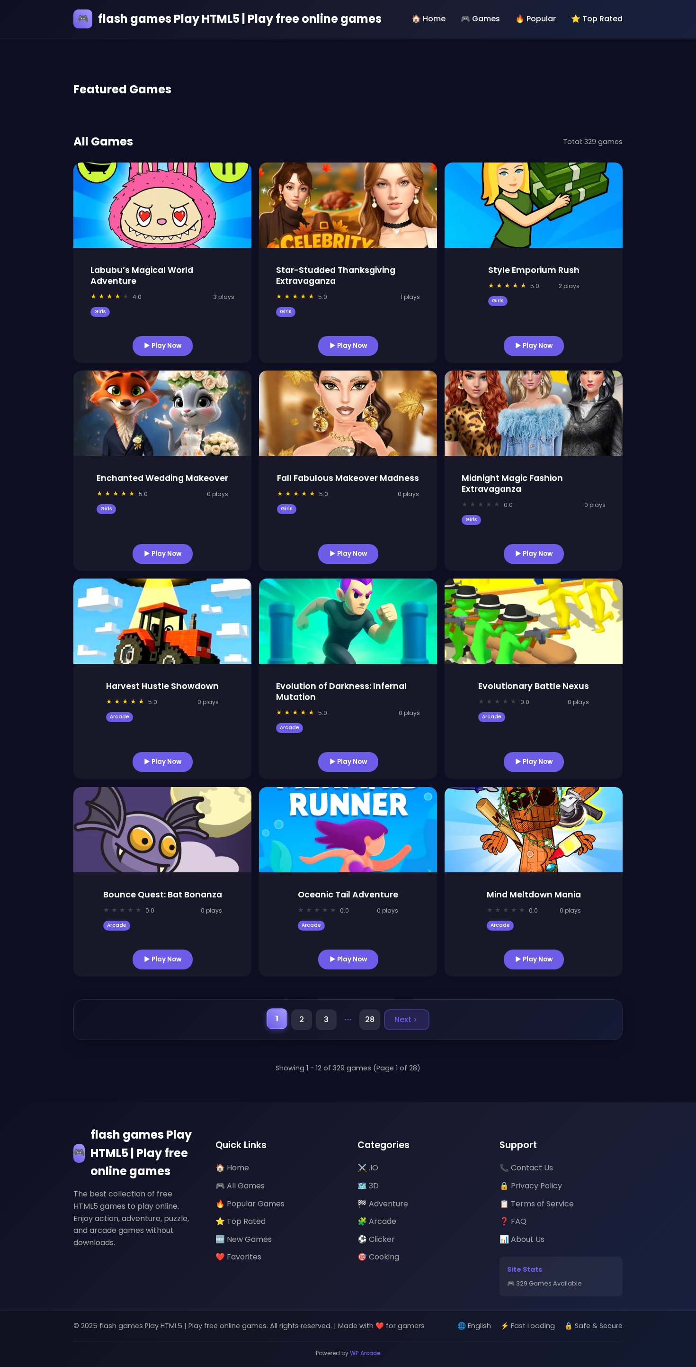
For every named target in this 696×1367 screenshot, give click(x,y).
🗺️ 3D (368, 1185)
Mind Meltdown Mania (534, 894)
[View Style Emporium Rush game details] (534, 205)
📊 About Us (522, 1239)
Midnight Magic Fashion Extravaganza (512, 483)
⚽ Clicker (376, 1239)
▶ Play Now (162, 345)
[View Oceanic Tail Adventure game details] (348, 829)
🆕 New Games (243, 1239)
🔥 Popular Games (250, 1203)
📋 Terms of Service (537, 1203)
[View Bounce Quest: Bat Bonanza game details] (162, 829)
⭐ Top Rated (597, 18)
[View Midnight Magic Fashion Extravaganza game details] (534, 413)
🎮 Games (480, 18)
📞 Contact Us (526, 1167)
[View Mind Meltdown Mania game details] (534, 829)
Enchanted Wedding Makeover (162, 478)
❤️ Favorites (238, 1256)
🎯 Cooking (378, 1256)
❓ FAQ (513, 1221)
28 (370, 1019)
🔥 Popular (535, 18)
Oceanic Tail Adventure (348, 894)
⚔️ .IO (367, 1167)
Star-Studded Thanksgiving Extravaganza (335, 275)
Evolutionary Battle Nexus (533, 686)
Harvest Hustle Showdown (162, 686)
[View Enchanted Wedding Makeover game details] (162, 413)
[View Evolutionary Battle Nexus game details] (534, 621)
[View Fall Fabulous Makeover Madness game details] (348, 413)
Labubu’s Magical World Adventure (141, 275)
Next (402, 1019)
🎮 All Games (240, 1185)
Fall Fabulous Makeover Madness (348, 478)
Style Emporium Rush (534, 270)
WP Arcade (365, 1353)
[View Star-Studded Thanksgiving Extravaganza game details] (348, 205)
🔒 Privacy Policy (531, 1185)
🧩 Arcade (376, 1221)
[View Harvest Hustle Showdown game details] (162, 621)
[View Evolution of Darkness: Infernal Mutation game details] (348, 621)
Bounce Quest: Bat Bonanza (162, 894)
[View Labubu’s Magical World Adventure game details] (162, 205)
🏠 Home (428, 18)
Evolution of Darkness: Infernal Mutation (341, 691)
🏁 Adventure (382, 1203)
